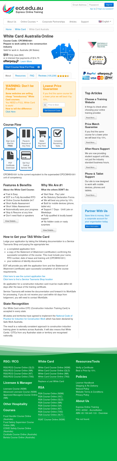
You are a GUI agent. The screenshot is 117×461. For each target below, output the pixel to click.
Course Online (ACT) (50, 414)
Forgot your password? (106, 9)
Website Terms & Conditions (89, 391)
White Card (46, 361)
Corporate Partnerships (53, 21)
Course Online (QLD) (18, 367)
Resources (20, 75)
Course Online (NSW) (54, 367)
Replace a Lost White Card (51, 381)
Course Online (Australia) (20, 434)
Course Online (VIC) (50, 396)
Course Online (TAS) (18, 376)
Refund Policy (82, 388)
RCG (15, 361)
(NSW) (15, 388)
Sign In (109, 4)
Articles (72, 21)
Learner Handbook (85, 382)
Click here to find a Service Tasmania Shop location (28, 279)
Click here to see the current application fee (24, 276)
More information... (93, 226)
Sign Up (93, 9)
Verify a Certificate (84, 367)
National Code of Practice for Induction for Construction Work (37, 317)
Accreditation (96, 409)
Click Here (11, 111)
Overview (103, 412)
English (106, 21)
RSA (41, 387)
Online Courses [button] (28, 21)
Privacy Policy (82, 394)
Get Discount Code (52, 110)
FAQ (32, 75)
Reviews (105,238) (47, 75)
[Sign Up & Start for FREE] (11, 129)
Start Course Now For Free (21, 67)
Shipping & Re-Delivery (87, 385)
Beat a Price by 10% (85, 370)
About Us (11, 21)
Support (85, 21)
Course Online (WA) (18, 370)
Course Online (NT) (18, 373)
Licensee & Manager (17, 382)
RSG (6, 361)
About (8, 75)
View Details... (11, 221)
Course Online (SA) (50, 405)
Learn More (26, 61)
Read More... (91, 117)
